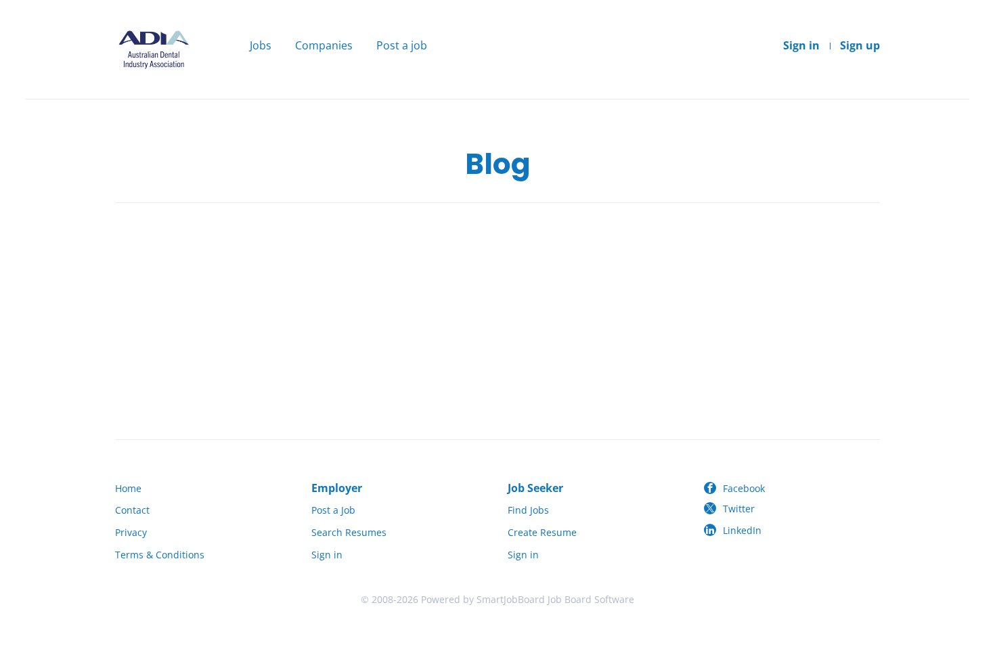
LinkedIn (742, 530)
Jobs (260, 45)
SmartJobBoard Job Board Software (555, 599)
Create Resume (542, 532)
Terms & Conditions (159, 554)
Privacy (131, 532)
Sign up (860, 45)
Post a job (401, 45)
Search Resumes (348, 532)
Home (128, 488)
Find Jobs (528, 510)
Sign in (801, 45)
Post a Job (333, 510)
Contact (132, 510)
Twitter (739, 508)
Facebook (744, 488)
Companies (324, 45)
